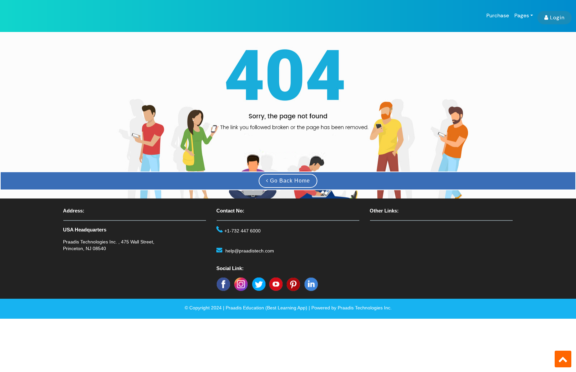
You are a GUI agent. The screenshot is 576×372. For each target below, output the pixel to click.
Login (557, 17)
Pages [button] (521, 15)
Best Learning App (286, 307)
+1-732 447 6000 (242, 230)
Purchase (497, 15)
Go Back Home (289, 181)
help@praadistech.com (249, 250)
